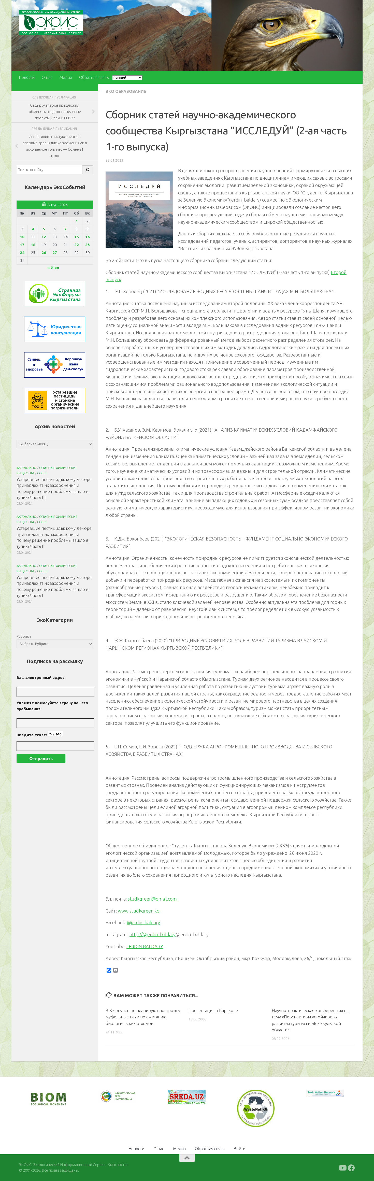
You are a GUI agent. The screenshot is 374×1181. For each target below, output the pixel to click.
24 (22, 252)
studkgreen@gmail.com (152, 898)
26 (43, 252)
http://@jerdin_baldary (153, 934)
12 (43, 237)
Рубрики (24, 636)
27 (54, 252)
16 (87, 237)
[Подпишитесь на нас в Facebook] (351, 1167)
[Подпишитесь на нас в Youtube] (342, 1167)
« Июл (53, 267)
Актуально (26, 467)
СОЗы (41, 473)
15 (76, 237)
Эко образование (126, 91)
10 (22, 237)
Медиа (65, 77)
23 (87, 245)
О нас (47, 77)
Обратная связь (94, 77)
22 (76, 245)
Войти (240, 1148)
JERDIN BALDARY (144, 946)
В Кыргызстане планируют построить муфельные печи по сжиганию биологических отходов (143, 1017)
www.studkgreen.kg (138, 910)
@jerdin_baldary (143, 922)
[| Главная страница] (51, 22)
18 (33, 245)
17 (22, 245)
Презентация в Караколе (213, 1010)
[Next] (126, 1099)
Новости (27, 77)
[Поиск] (87, 169)
